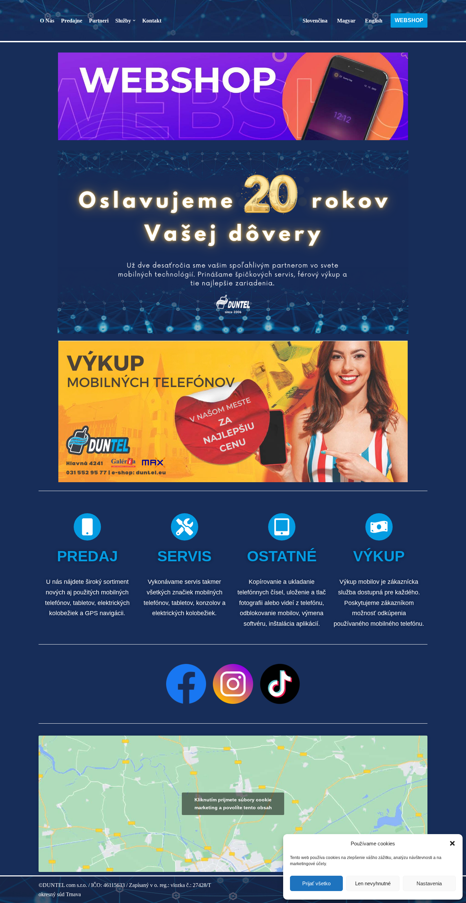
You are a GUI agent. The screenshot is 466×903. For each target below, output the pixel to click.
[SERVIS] (184, 527)
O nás (47, 21)
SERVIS (184, 556)
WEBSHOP (409, 20)
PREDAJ (87, 556)
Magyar (346, 21)
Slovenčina (315, 21)
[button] (452, 843)
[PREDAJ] (87, 527)
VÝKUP (379, 556)
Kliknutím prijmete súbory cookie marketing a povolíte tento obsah (233, 803)
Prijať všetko (316, 883)
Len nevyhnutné (373, 883)
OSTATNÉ (282, 556)
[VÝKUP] (379, 527)
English (373, 21)
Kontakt (151, 21)
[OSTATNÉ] (281, 527)
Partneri (98, 21)
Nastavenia (429, 883)
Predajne (71, 21)
